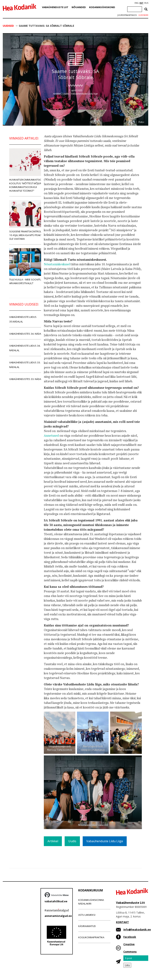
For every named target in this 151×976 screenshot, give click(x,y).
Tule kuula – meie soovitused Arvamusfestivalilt (27, 281)
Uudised (8, 25)
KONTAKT (122, 922)
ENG (137, 3)
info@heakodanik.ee (137, 929)
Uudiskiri (143, 15)
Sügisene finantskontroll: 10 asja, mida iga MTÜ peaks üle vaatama (26, 235)
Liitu (127, 965)
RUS (146, 3)
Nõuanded (79, 7)
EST (141, 3)
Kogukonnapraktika (91, 937)
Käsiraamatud (87, 926)
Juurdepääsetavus (127, 15)
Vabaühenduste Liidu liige (84, 93)
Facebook (129, 937)
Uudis (66, 93)
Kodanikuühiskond (102, 7)
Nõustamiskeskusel (57, 264)
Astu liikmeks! (86, 914)
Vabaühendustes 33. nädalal (27, 379)
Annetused (51, 436)
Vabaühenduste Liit (55, 7)
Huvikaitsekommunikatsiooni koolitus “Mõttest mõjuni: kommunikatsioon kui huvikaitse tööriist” (27, 185)
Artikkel (57, 93)
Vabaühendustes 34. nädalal (27, 333)
